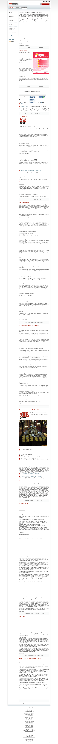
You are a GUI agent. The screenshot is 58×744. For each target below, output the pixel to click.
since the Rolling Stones (34, 126)
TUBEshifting (22, 616)
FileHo (36, 160)
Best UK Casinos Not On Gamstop (29, 720)
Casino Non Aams (29, 710)
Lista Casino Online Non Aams (29, 721)
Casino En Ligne (29, 734)
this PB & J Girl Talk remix (30, 196)
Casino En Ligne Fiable (29, 723)
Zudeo (20, 257)
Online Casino (29, 716)
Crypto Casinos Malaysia (29, 738)
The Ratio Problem (23, 50)
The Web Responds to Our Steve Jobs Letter (29, 325)
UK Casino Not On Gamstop (29, 714)
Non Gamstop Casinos (29, 708)
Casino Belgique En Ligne (29, 729)
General (29, 47)
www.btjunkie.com (22, 224)
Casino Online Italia (29, 728)
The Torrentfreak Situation (25, 11)
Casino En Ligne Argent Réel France (29, 737)
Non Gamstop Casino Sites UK (29, 713)
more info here (21, 184)
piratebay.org (45, 223)
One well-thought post (22, 330)
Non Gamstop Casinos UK (29, 715)
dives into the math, (27, 62)
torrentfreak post (31, 12)
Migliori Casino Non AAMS (29, 739)
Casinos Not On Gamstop (29, 727)
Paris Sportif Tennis (29, 742)
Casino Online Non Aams (29, 726)
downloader (21, 188)
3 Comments (41, 113)
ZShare (35, 159)
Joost (42, 251)
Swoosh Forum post (22, 510)
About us (26, 742)
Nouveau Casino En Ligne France (29, 712)
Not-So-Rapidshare (23, 89)
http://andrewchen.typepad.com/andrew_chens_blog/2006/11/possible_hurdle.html (32, 519)
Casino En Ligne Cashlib (29, 740)
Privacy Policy (31, 742)
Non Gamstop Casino (29, 718)
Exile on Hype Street (23, 116)
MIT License (21, 305)
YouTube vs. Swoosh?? (24, 503)
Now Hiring (49, 742)
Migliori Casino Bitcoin (29, 736)
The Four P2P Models (24, 202)
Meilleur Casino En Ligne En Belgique (29, 730)
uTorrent (41, 223)
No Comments (41, 86)
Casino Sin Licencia (29, 719)
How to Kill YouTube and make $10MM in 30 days (30, 658)
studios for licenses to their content (33, 251)
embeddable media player (28, 188)
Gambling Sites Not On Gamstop (29, 711)
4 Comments (41, 47)
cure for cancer (29, 209)
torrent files (30, 304)
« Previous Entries (22, 703)
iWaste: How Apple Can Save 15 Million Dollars (29, 409)
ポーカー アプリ (29, 741)
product (39, 15)
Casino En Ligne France (29, 735)
